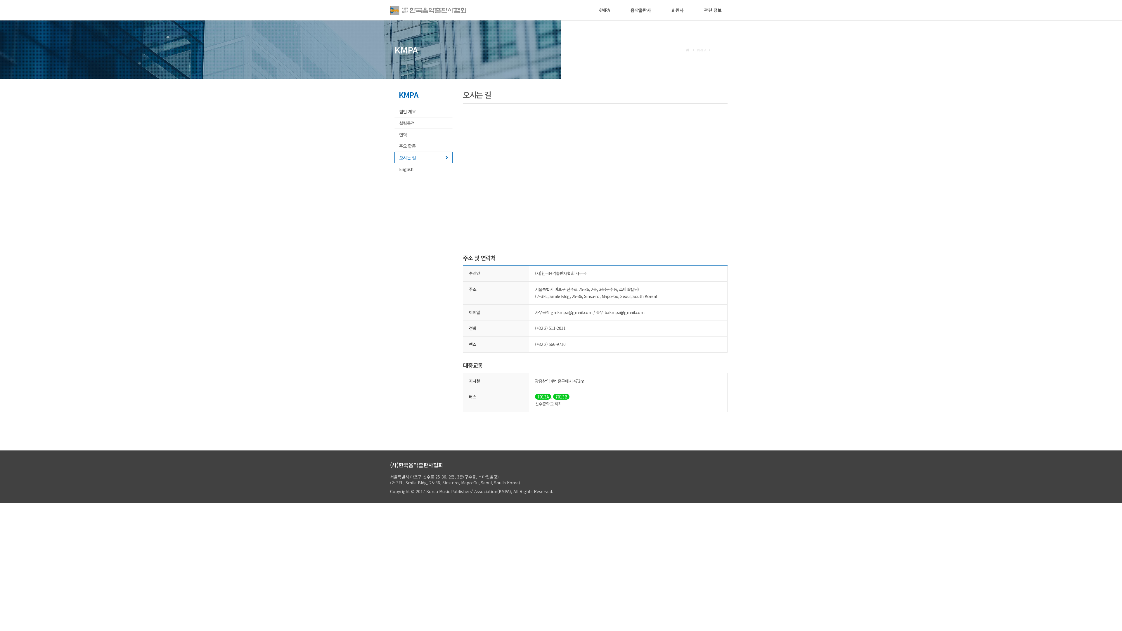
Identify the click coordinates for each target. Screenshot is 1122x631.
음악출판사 (641, 10)
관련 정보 (713, 10)
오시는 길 (407, 158)
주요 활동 (407, 146)
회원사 (677, 10)
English (406, 169)
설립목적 (407, 123)
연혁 (403, 134)
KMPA (604, 10)
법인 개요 (407, 111)
